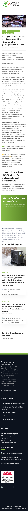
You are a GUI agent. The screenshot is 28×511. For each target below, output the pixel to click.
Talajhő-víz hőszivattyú (9, 239)
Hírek (4, 31)
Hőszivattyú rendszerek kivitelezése (14, 403)
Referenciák (6, 416)
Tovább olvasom (7, 285)
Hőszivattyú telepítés (8, 33)
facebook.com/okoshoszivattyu (9, 457)
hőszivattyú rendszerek (9, 233)
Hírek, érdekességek (9, 419)
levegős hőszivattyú (16, 237)
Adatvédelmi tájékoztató (8, 390)
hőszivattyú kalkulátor (16, 231)
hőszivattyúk (12, 235)
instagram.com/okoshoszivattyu (10, 463)
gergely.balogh (14, 47)
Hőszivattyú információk (13, 31)
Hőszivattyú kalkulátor (9, 412)
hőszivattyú (6, 231)
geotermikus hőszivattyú (15, 228)
